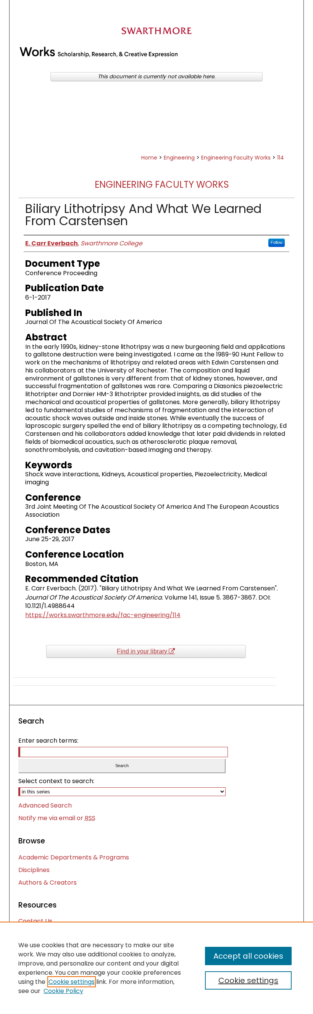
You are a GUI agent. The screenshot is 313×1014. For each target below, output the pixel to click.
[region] (156, 968)
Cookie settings (71, 981)
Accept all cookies (248, 956)
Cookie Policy (63, 991)
